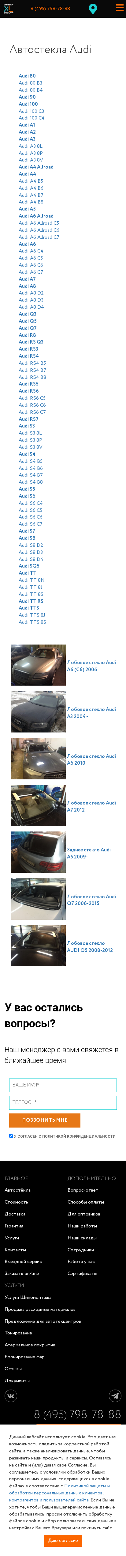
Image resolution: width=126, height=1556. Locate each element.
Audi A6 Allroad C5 (39, 223)
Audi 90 (27, 97)
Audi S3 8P (30, 440)
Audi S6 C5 (30, 510)
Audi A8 (27, 286)
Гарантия (14, 1226)
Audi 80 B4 (31, 90)
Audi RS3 (28, 349)
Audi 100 (28, 104)
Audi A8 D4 (31, 307)
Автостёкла (18, 1190)
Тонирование (18, 1333)
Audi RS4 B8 (32, 377)
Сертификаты (82, 1273)
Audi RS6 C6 (32, 405)
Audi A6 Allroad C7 (39, 237)
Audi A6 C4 (31, 251)
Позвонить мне (45, 1120)
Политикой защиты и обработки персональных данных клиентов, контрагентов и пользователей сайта (59, 1493)
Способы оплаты (86, 1202)
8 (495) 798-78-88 (50, 9)
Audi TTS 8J (32, 615)
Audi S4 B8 (31, 482)
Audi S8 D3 (31, 552)
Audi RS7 (29, 419)
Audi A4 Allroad (36, 167)
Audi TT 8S (31, 594)
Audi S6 (27, 496)
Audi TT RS (31, 601)
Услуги (12, 1238)
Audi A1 (27, 125)
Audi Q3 (27, 314)
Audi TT (27, 573)
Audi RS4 (29, 356)
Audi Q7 (28, 328)
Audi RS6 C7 (32, 412)
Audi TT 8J (31, 587)
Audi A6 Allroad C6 (39, 230)
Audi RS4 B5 (32, 363)
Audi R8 (27, 335)
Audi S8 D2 (31, 545)
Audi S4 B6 (31, 468)
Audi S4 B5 (31, 461)
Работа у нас (81, 1261)
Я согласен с (64, 1136)
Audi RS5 (29, 384)
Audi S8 (27, 538)
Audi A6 (27, 244)
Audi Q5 (28, 321)
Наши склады (82, 1238)
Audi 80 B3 (30, 83)
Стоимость (16, 1202)
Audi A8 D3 (31, 300)
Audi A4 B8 (31, 202)
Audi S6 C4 (31, 503)
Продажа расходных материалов (40, 1309)
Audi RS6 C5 (32, 398)
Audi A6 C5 (31, 258)
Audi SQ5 (29, 566)
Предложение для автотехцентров (43, 1321)
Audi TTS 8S (32, 622)
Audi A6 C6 (31, 265)
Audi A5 (27, 209)
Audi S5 (27, 489)
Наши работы (82, 1226)
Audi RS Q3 (31, 342)
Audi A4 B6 (31, 188)
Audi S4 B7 (31, 475)
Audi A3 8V (31, 160)
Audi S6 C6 (31, 517)
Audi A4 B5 (31, 181)
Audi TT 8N (32, 580)
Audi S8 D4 (31, 559)
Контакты (15, 1250)
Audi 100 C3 (31, 111)
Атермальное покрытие (30, 1345)
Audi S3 (27, 426)
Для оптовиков (84, 1214)
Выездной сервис (23, 1261)
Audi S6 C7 (31, 524)
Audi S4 (27, 454)
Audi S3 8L (30, 433)
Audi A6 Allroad (36, 216)
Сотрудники (81, 1250)
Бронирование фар (25, 1356)
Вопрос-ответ (83, 1190)
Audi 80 (27, 76)
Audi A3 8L (31, 146)
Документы (17, 1380)
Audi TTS (29, 608)
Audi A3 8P (31, 153)
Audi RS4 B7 (32, 370)
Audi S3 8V (31, 447)
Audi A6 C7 (31, 272)
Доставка (15, 1214)
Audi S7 (27, 531)
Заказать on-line (22, 1273)
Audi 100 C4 (32, 118)
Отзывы (13, 1368)
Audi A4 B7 (31, 195)
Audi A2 (27, 132)
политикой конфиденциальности (79, 1136)
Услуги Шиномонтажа (28, 1297)
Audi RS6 (29, 391)
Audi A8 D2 (31, 293)
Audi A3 (27, 139)
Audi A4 (27, 174)
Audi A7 (27, 279)
